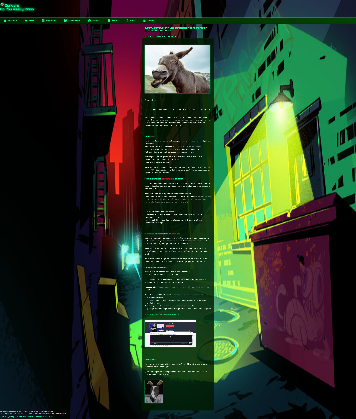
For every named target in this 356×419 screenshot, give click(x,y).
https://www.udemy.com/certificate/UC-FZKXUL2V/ (163, 314)
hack (114, 20)
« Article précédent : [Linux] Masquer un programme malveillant (26, 411)
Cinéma (151, 20)
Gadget (96, 20)
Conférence (74, 20)
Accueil (12, 20)
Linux (133, 20)
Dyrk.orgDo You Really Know (17, 7)
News (31, 20)
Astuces (50, 20)
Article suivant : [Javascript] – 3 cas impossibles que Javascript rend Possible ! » (34, 413)
